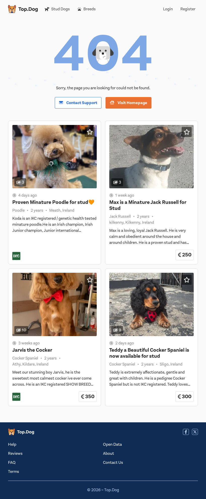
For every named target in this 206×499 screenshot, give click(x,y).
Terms (13, 471)
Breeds (89, 9)
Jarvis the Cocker (32, 350)
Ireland (68, 210)
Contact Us (113, 462)
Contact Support (81, 102)
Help (12, 444)
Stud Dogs (60, 9)
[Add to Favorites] (90, 132)
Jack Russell (120, 216)
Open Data (112, 444)
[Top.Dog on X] (195, 432)
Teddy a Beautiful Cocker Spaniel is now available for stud (149, 353)
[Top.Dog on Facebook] (186, 432)
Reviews (15, 453)
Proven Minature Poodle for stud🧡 (53, 202)
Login (168, 9)
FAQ (12, 462)
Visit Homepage (132, 102)
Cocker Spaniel (25, 358)
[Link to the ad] (54, 156)
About (108, 453)
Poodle (18, 210)
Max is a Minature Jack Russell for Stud (147, 205)
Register (187, 9)
